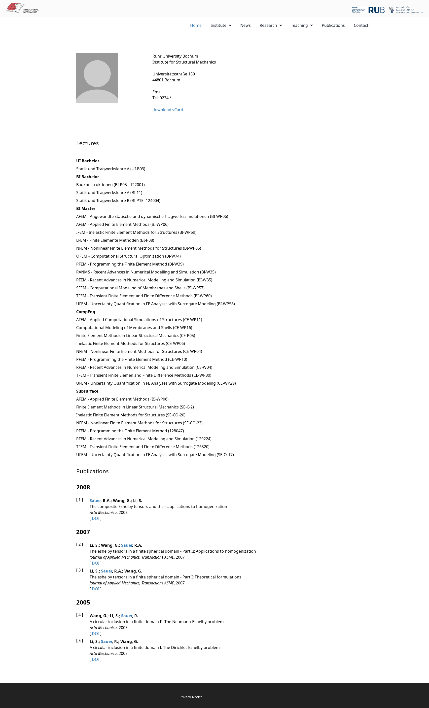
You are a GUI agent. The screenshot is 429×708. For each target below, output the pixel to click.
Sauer (95, 500)
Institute (218, 25)
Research (268, 25)
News (245, 25)
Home (196, 25)
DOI (95, 518)
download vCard (167, 109)
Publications (333, 25)
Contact (361, 25)
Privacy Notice (191, 697)
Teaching (299, 25)
